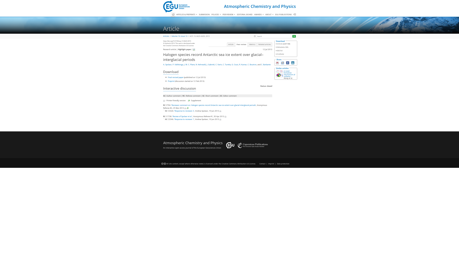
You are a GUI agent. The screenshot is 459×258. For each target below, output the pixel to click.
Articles (166, 36)
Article (230, 44)
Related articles (264, 44)
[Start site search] (294, 36)
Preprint (171, 81)
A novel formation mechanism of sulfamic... (289, 74)
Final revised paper (175, 77)
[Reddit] (282, 62)
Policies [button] (215, 14)
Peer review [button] (228, 14)
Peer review (241, 44)
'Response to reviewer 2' (184, 111)
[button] (255, 36)
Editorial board (244, 14)
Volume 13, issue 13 (179, 36)
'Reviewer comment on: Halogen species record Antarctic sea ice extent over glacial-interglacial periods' (213, 105)
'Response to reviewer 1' (184, 119)
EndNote (280, 54)
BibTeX (280, 50)
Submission (204, 14)
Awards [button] (258, 14)
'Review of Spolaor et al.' (182, 116)
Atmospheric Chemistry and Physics (260, 6)
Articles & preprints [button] (186, 14)
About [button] (268, 14)
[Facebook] (287, 62)
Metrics (252, 44)
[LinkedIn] (292, 62)
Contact (262, 164)
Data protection (283, 164)
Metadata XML (283, 47)
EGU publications (283, 14)
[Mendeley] (277, 62)
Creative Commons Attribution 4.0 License (238, 164)
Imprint (271, 164)
